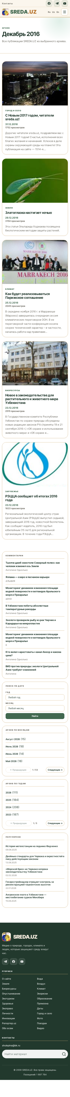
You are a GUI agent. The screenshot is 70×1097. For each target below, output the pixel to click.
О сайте (6, 978)
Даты (40, 1008)
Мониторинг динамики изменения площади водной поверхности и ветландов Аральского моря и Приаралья (33, 591)
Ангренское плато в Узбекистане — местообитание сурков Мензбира (26, 896)
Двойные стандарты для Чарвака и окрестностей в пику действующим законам (35, 857)
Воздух (41, 983)
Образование (44, 998)
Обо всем (7, 1028)
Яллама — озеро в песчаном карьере (27, 577)
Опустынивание (11, 993)
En (58, 12)
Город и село (13, 111)
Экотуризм (8, 998)
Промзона (42, 1003)
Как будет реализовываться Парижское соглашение (27, 296)
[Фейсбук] (49, 3)
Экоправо (7, 1008)
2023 (8, 814)
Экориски (42, 993)
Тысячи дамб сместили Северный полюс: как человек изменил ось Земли (33, 564)
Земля (9, 208)
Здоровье (7, 1003)
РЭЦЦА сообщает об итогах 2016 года (31, 498)
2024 (8, 807)
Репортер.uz (9, 1023)
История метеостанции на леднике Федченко (32, 846)
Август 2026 (13, 739)
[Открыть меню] (64, 12)
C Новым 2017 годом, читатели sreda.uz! (29, 117)
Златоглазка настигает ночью (28, 213)
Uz (53, 12)
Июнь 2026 (12, 753)
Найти (35, 716)
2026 (8, 792)
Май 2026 (11, 761)
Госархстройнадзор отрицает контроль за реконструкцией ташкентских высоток (30, 883)
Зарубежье (12, 491)
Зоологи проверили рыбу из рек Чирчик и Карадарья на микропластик (31, 622)
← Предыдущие (18, 770)
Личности (7, 1013)
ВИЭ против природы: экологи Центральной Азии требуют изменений (32, 668)
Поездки (42, 1023)
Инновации (8, 1018)
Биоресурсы (12, 390)
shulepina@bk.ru (11, 1045)
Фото (40, 1018)
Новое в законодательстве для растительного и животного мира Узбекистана (31, 399)
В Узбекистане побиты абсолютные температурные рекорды (27, 607)
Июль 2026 (12, 746)
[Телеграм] (57, 3)
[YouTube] (65, 3)
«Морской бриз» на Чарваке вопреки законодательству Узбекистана (27, 870)
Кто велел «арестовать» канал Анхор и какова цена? (33, 653)
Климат (9, 289)
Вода (40, 978)
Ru (49, 12)
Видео (40, 1028)
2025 (8, 800)
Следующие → (55, 770)
